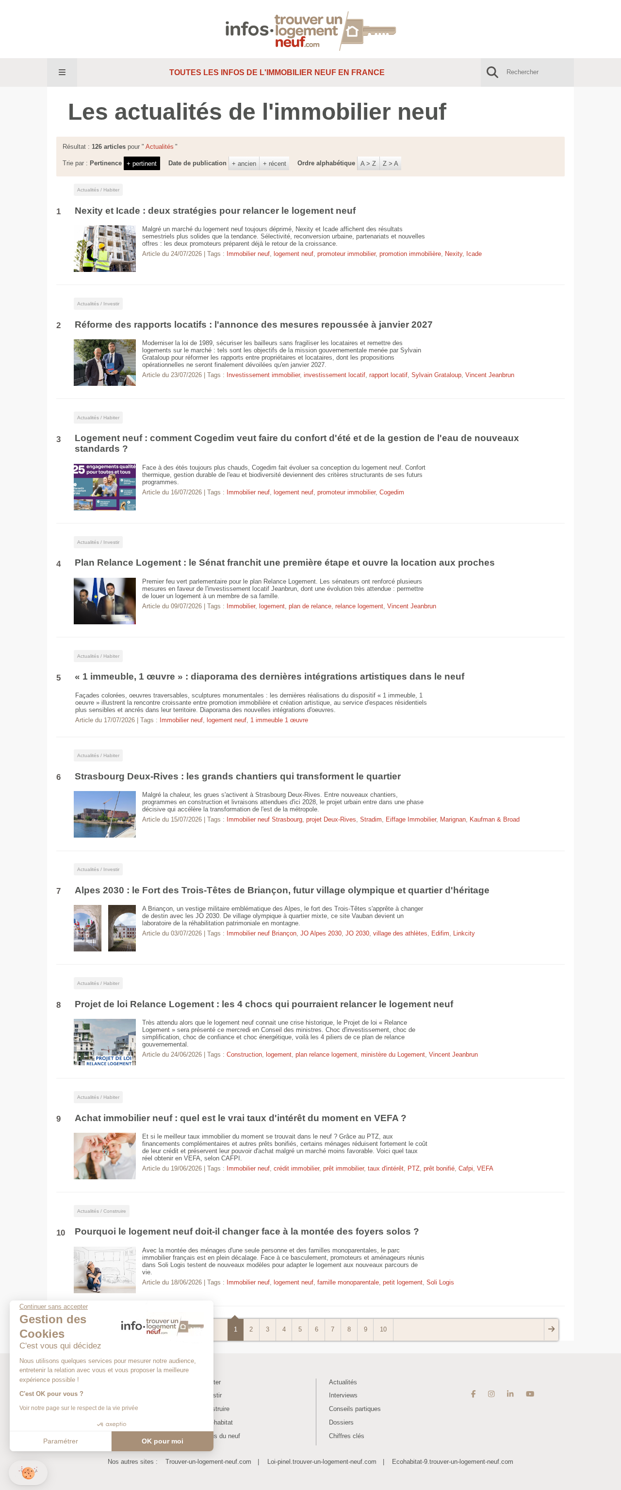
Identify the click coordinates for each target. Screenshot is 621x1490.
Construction (244, 1054)
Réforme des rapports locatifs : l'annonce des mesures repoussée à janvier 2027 (254, 324)
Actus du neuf (220, 1436)
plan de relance (310, 606)
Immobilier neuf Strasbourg (264, 819)
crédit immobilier (296, 1168)
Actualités (343, 1382)
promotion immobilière (410, 253)
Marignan (453, 819)
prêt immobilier (343, 1168)
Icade (474, 253)
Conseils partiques (355, 1408)
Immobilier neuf (248, 253)
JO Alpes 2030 (321, 933)
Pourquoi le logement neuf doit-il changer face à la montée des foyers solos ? (247, 1231)
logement (272, 606)
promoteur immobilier (346, 253)
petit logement (403, 1282)
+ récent (274, 163)
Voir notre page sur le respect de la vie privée (78, 1408)
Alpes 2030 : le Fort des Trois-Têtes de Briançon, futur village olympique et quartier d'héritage (282, 890)
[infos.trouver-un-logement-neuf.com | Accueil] (311, 29)
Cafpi (465, 1168)
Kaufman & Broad (495, 819)
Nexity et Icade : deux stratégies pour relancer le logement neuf (215, 211)
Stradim (371, 819)
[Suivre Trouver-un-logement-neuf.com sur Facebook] (473, 1394)
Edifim (440, 933)
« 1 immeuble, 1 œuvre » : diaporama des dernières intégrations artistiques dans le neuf (269, 676)
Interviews (343, 1395)
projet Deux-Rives (331, 819)
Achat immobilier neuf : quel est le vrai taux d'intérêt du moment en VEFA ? (241, 1118)
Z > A (390, 163)
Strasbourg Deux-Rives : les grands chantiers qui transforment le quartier (239, 776)
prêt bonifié (439, 1168)
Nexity (453, 253)
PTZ (414, 1168)
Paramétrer (60, 1441)
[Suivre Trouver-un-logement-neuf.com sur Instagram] (491, 1394)
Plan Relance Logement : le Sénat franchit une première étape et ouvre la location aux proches (285, 562)
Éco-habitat (217, 1422)
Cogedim (391, 492)
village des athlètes (400, 933)
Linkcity (464, 933)
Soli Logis (440, 1282)
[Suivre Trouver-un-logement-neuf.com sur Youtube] (530, 1394)
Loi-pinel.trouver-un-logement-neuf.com (321, 1461)
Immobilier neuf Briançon (261, 933)
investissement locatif (334, 375)
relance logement (359, 606)
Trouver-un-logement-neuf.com (208, 1461)
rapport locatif (388, 375)
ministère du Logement (393, 1054)
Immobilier (241, 606)
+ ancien (244, 163)
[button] (28, 1472)
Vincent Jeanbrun (489, 375)
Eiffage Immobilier (411, 819)
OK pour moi (162, 1441)
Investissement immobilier (263, 375)
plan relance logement (326, 1054)
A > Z (368, 163)
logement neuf (293, 253)
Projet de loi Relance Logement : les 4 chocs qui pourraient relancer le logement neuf (264, 1004)
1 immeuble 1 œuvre (279, 720)
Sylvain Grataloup (436, 375)
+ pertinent (142, 163)
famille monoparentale (348, 1282)
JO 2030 (357, 933)
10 (383, 1329)
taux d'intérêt (386, 1168)
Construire (215, 1408)
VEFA (485, 1168)
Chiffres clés (346, 1436)
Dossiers (341, 1422)
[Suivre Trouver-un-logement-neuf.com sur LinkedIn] (510, 1394)
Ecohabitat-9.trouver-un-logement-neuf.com (452, 1461)
